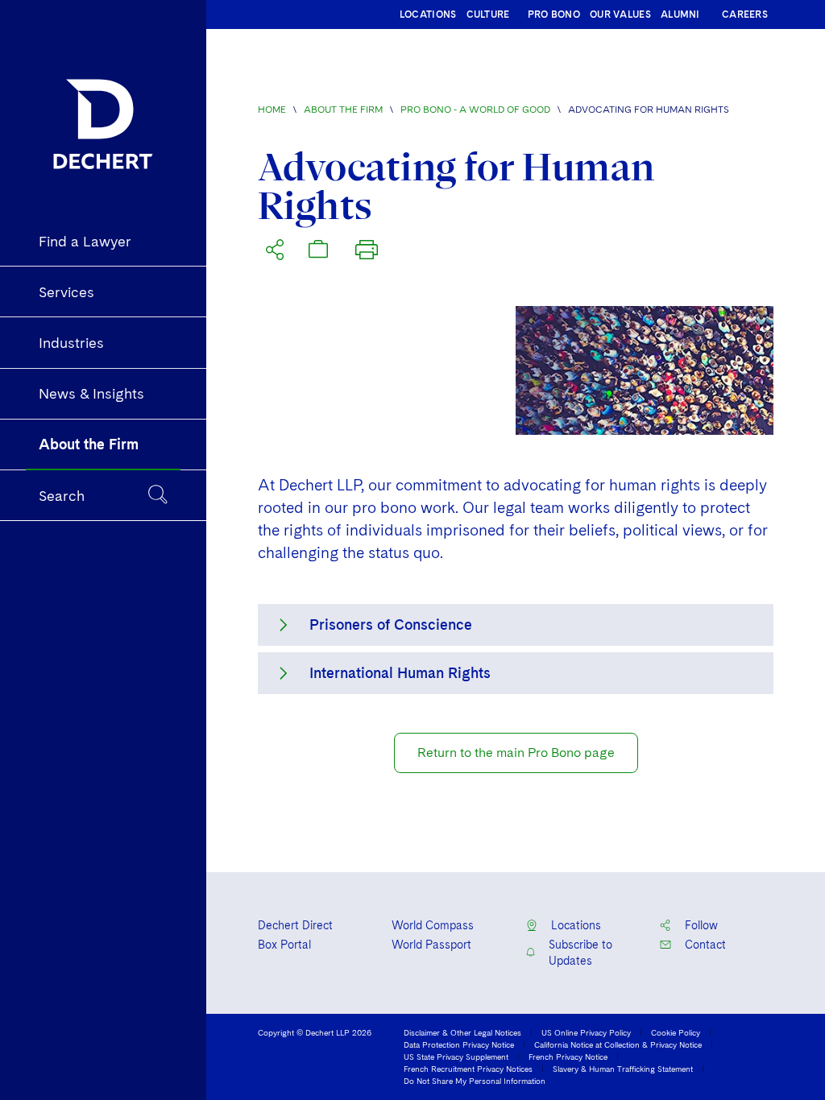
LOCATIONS (428, 14)
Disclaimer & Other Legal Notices (462, 1032)
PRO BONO (554, 14)
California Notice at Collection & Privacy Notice (618, 1044)
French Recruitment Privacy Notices (468, 1068)
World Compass (433, 925)
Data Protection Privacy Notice (459, 1044)
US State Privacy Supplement (456, 1056)
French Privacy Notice (568, 1056)
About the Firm (343, 109)
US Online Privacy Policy (586, 1032)
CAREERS (745, 14)
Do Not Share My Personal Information (474, 1081)
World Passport (431, 944)
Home (272, 109)
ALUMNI (680, 14)
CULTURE (488, 14)
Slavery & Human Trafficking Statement (623, 1068)
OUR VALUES (620, 14)
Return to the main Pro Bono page (516, 752)
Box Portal (284, 944)
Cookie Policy (675, 1032)
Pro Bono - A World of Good (475, 109)
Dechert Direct (295, 925)
